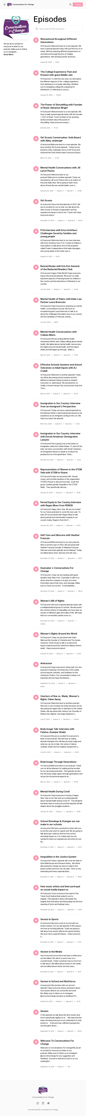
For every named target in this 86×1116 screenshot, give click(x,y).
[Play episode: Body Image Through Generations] (36, 763)
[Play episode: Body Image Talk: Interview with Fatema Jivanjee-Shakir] (36, 730)
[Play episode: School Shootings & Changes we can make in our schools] (36, 822)
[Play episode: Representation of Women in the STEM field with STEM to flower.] (36, 470)
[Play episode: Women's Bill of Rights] (36, 602)
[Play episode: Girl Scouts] (36, 201)
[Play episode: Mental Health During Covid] (36, 792)
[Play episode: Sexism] (36, 1012)
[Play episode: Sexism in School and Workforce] (36, 982)
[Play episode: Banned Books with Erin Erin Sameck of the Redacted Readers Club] (36, 267)
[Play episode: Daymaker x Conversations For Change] (36, 569)
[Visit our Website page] (43, 1103)
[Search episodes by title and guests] (37, 28)
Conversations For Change (23, 4)
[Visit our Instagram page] (38, 1103)
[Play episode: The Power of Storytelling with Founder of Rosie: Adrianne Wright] (36, 105)
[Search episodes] (70, 4)
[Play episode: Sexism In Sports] (36, 920)
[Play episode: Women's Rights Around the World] (36, 634)
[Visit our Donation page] (48, 1103)
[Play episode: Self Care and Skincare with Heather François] (36, 536)
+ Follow (77, 4)
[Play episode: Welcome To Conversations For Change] (36, 1042)
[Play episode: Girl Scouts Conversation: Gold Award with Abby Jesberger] (36, 138)
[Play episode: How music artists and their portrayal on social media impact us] (36, 887)
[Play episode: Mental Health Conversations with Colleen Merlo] (36, 333)
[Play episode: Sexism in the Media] (36, 953)
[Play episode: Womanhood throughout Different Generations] (36, 40)
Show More (8, 54)
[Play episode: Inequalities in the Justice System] (36, 858)
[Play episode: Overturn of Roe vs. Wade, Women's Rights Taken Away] (36, 697)
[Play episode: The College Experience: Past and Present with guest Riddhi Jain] (36, 73)
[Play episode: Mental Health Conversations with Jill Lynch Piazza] (36, 168)
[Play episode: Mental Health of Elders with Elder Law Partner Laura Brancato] (36, 300)
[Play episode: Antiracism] (36, 664)
